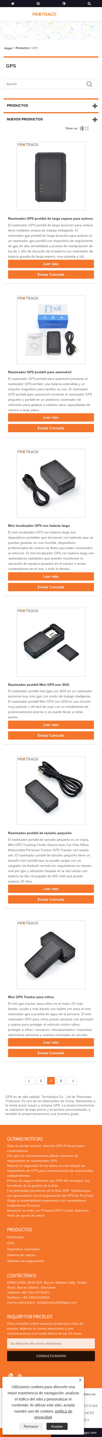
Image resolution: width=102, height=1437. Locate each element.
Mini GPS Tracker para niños (31, 997)
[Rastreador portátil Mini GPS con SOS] (51, 643)
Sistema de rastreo (21, 1255)
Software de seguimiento (25, 1261)
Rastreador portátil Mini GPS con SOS (38, 685)
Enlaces (86, 1413)
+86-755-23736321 (35, 1292)
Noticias (89, 1406)
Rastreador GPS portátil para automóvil (39, 372)
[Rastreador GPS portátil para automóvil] (51, 330)
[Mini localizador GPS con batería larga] (51, 484)
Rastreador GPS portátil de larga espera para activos (50, 218)
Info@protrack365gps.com (57, 1302)
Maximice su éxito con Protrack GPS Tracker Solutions (48, 1210)
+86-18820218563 (35, 1297)
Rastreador (15, 1237)
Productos (22, 48)
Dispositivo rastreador (23, 1249)
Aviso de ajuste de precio (26, 1215)
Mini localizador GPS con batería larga (39, 526)
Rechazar (31, 1426)
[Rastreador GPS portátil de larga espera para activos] (51, 177)
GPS (35, 48)
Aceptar (57, 1426)
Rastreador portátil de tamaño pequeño (40, 833)
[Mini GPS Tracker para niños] (51, 955)
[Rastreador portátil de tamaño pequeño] (51, 791)
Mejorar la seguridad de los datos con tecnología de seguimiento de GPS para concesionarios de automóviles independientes (50, 1171)
